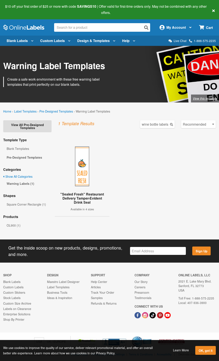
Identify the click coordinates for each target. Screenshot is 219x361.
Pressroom (142, 292)
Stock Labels (12, 298)
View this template (205, 98)
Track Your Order (102, 292)
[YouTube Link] (167, 315)
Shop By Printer (13, 319)
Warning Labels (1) (20, 183)
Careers (140, 287)
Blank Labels (17, 40)
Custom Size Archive (17, 303)
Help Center (99, 282)
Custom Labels (52, 40)
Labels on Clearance (17, 309)
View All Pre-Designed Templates (27, 126)
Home (7, 111)
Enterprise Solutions (16, 314)
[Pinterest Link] (160, 315)
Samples (97, 298)
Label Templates (25, 111)
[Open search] (146, 28)
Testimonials (143, 298)
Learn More (181, 350)
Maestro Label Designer (63, 282)
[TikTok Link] (153, 315)
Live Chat (180, 40)
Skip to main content (15, 9)
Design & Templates (93, 40)
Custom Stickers (14, 292)
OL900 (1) (14, 225)
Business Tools (57, 292)
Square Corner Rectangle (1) (26, 204)
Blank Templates (18, 148)
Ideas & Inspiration (59, 298)
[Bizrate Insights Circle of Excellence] (150, 336)
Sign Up (201, 251)
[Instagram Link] (145, 315)
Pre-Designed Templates (56, 111)
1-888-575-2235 (205, 41)
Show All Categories (18, 176)
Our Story (141, 282)
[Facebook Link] (138, 315)
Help (126, 40)
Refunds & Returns (104, 303)
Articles (96, 287)
